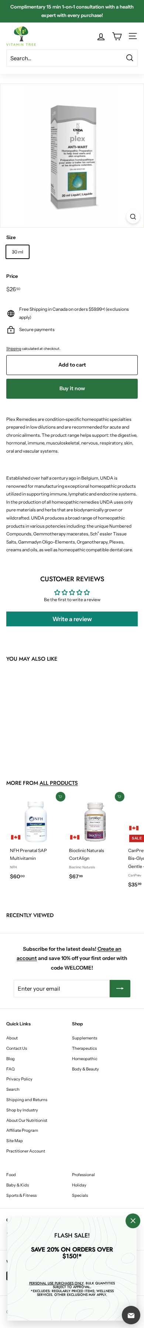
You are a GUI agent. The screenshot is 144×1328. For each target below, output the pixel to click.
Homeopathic (84, 1058)
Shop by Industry (22, 1110)
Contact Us (16, 1048)
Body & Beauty (85, 1069)
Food (11, 1174)
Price (12, 276)
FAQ (10, 1069)
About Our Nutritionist (26, 1120)
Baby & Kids (17, 1185)
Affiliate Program (22, 1130)
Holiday (79, 1185)
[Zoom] (133, 217)
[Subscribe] (120, 988)
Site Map (14, 1140)
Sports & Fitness (21, 1195)
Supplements (84, 1038)
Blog (10, 1058)
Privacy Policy (19, 1079)
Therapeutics (84, 1048)
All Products (59, 783)
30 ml (17, 252)
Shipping (13, 348)
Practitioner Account (25, 1151)
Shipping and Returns (26, 1099)
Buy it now (72, 388)
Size (11, 237)
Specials (80, 1195)
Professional (83, 1174)
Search (13, 1089)
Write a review (72, 619)
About (12, 1038)
